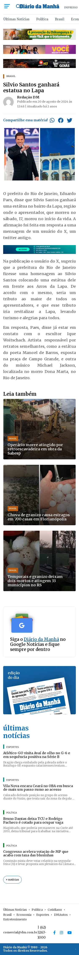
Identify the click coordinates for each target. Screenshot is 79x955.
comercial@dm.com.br (20, 932)
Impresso (71, 7)
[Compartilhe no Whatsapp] (52, 120)
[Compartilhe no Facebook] (60, 120)
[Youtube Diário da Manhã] (69, 932)
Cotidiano (55, 910)
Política (42, 19)
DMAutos (61, 915)
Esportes (42, 915)
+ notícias (12, 879)
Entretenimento (15, 919)
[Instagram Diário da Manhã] (61, 932)
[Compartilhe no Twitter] (69, 120)
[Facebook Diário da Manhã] (54, 932)
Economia (23, 915)
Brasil (59, 19)
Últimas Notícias (16, 19)
